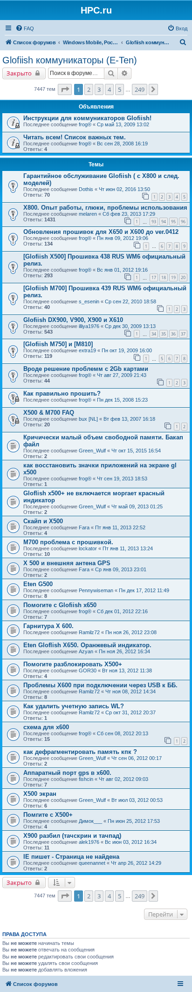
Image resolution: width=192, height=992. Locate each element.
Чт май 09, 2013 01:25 (137, 506)
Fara (84, 527)
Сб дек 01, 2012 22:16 (122, 611)
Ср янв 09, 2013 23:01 (120, 569)
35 (163, 334)
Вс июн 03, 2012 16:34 (131, 842)
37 (183, 334)
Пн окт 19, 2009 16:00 (127, 350)
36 (173, 334)
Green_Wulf (92, 450)
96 (183, 222)
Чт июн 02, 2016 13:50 (124, 189)
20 (183, 277)
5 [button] (119, 89)
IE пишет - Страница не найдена (71, 856)
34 (153, 334)
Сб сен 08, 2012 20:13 (122, 733)
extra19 (87, 350)
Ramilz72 (89, 632)
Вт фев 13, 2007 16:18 (129, 419)
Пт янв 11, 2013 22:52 (120, 527)
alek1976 (89, 842)
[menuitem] (24, 28)
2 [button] (88, 89)
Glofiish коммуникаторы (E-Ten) (69, 60)
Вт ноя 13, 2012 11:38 (127, 670)
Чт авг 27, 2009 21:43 (121, 375)
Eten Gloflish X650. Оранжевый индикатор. (87, 645)
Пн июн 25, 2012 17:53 (134, 821)
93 (153, 222)
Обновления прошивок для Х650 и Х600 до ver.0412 (100, 231)
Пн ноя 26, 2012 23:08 (131, 632)
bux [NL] (88, 419)
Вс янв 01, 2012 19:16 (122, 270)
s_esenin (89, 301)
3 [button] (99, 89)
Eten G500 (38, 584)
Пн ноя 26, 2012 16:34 (124, 651)
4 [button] (109, 89)
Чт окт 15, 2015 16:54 (136, 450)
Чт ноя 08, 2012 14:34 (130, 691)
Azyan (86, 651)
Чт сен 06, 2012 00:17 (136, 758)
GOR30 (87, 670)
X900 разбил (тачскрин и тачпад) (72, 835)
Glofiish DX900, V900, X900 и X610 (73, 319)
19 (173, 277)
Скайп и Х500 (43, 521)
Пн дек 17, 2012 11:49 (144, 590)
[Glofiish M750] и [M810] (58, 344)
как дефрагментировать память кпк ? (80, 751)
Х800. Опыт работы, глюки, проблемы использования (105, 207)
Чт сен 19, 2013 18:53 (122, 478)
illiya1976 (89, 326)
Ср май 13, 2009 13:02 (123, 124)
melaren (88, 214)
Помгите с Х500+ (48, 814)
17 (153, 277)
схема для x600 (46, 727)
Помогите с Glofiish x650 (59, 605)
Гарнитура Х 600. (48, 626)
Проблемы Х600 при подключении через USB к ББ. (100, 685)
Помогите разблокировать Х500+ (72, 664)
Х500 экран (39, 793)
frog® (85, 124)
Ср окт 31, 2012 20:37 (130, 712)
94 (163, 222)
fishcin (86, 779)
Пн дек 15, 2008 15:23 (122, 400)
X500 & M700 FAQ (48, 412)
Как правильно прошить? (62, 393)
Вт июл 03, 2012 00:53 (137, 800)
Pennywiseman (96, 590)
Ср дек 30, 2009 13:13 (130, 326)
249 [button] (139, 89)
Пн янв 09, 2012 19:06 (122, 238)
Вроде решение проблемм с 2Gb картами (85, 368)
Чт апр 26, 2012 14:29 (136, 863)
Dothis (86, 189)
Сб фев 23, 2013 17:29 (129, 214)
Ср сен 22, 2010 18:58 (130, 301)
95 (173, 222)
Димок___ (90, 821)
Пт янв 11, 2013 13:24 (128, 548)
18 (163, 277)
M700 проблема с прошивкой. (68, 542)
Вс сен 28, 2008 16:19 (122, 143)
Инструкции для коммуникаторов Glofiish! (87, 118)
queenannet (92, 863)
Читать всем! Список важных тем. (74, 137)
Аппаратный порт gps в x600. (67, 772)
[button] (65, 89)
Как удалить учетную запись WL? (73, 706)
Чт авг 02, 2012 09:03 (123, 779)
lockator (88, 548)
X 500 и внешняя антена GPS (66, 563)
